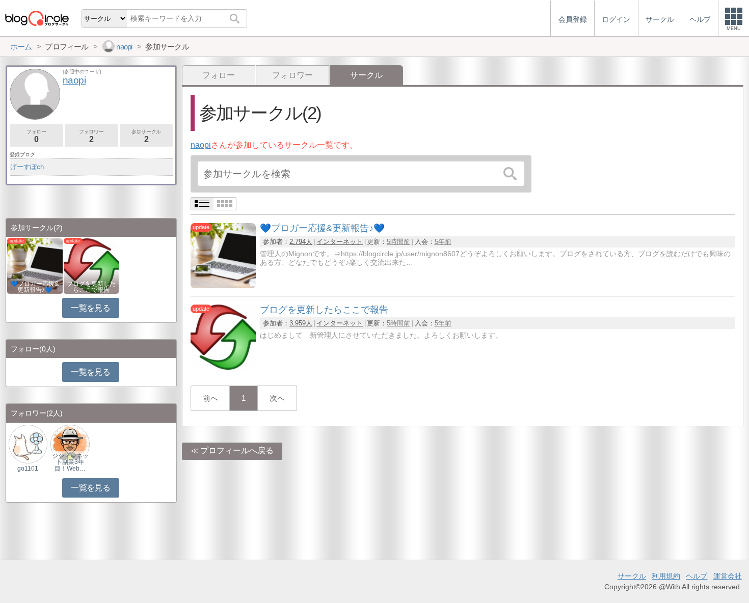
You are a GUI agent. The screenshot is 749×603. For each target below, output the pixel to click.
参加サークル (146, 136)
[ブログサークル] (36, 18)
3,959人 (300, 323)
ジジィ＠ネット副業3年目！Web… (70, 462)
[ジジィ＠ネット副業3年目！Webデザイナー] (69, 443)
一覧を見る (90, 308)
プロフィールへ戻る (237, 450)
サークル (632, 576)
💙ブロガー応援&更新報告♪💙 (35, 287)
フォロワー (292, 75)
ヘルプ (696, 576)
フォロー (218, 75)
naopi (201, 145)
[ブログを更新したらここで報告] (223, 367)
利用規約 (666, 576)
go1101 (27, 468)
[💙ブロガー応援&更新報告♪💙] (223, 285)
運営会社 (727, 576)
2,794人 (300, 241)
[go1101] (28, 443)
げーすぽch (27, 167)
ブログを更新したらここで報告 (91, 287)
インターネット (339, 241)
